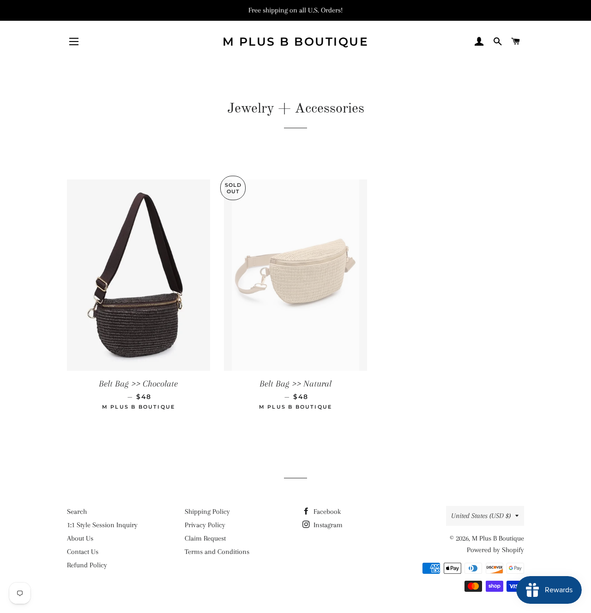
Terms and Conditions (217, 552)
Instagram (327, 525)
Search (77, 511)
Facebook (326, 511)
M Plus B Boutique (296, 41)
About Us (80, 538)
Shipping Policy (207, 511)
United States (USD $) (481, 516)
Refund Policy (87, 565)
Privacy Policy (205, 525)
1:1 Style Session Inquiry (102, 525)
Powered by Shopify (495, 550)
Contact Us (82, 552)
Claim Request (205, 538)
